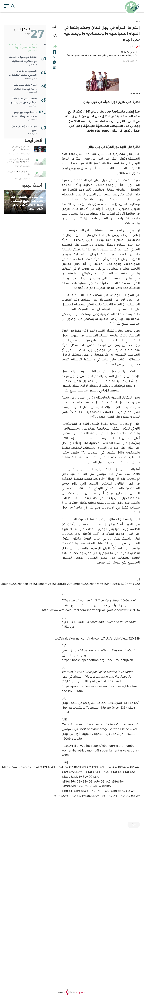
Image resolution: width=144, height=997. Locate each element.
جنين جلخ (33, 106)
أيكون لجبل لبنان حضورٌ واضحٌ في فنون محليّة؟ (25, 87)
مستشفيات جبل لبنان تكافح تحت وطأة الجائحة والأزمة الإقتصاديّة (24, 115)
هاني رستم (32, 134)
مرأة (134, 825)
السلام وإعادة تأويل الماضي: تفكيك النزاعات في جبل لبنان (22, 73)
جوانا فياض (32, 51)
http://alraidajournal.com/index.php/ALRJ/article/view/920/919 (101, 639)
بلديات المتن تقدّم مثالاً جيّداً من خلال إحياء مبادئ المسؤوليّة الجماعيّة (24, 101)
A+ (54, 28)
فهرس (22, 29)
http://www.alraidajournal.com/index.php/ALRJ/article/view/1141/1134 (101, 610)
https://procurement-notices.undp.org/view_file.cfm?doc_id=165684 (99, 689)
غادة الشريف (32, 120)
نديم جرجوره (32, 92)
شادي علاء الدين (30, 79)
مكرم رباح (33, 65)
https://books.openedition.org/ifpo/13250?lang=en (97, 660)
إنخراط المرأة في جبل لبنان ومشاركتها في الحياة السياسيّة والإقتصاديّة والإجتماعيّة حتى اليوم (23, 46)
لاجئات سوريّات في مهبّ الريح (24, 129)
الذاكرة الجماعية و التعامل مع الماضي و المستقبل (23, 60)
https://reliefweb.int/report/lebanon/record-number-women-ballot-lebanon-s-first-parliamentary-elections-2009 (100, 751)
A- (55, 36)
